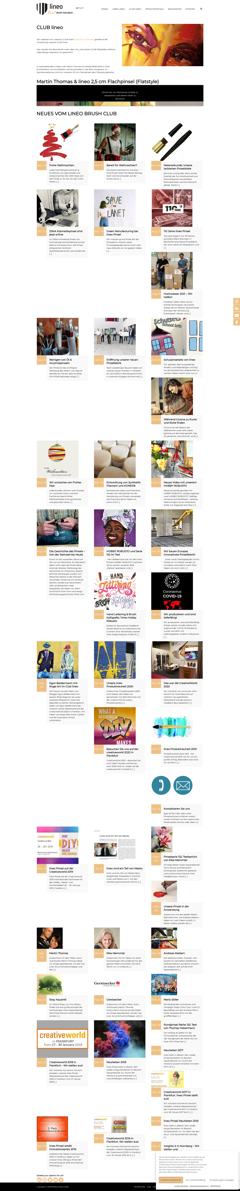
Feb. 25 (156, 999)
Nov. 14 (41, 868)
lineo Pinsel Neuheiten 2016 (181, 1120)
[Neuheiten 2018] (119, 1039)
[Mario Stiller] (164, 984)
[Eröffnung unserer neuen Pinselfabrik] (115, 336)
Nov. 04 (156, 165)
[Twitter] (50, 1179)
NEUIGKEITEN (174, 9)
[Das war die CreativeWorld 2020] (177, 660)
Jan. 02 (156, 1121)
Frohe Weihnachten (61, 165)
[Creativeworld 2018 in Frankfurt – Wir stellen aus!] (62, 1039)
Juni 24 (156, 359)
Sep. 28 (98, 482)
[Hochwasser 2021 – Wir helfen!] (172, 270)
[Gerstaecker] (107, 984)
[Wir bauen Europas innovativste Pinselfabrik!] (172, 528)
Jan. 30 (99, 683)
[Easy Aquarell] (50, 984)
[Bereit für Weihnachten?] (115, 142)
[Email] (55, 1179)
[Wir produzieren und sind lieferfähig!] (172, 591)
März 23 (156, 419)
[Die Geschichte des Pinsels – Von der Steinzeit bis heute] (57, 528)
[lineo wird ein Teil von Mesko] (115, 845)
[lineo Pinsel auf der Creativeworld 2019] (57, 845)
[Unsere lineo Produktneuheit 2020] (115, 660)
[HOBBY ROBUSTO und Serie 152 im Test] (115, 528)
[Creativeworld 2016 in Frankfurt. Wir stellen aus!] (110, 1125)
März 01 (99, 953)
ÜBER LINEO (118, 9)
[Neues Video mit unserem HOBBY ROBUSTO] (172, 459)
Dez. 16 (41, 482)
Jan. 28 (156, 683)
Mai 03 (99, 614)
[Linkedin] (39, 1179)
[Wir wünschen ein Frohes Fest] (57, 459)
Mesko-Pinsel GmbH (60, 1187)
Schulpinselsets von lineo (179, 359)
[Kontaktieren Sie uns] (172, 785)
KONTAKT (190, 9)
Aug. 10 (156, 482)
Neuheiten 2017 (173, 1050)
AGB (149, 1187)
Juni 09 (98, 551)
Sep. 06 (98, 231)
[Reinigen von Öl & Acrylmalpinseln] (57, 336)
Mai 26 (156, 551)
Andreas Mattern (174, 953)
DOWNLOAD (139, 1187)
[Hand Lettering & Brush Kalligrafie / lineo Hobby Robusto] (115, 591)
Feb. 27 (41, 999)
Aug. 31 (156, 231)
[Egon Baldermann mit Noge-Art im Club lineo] (57, 660)
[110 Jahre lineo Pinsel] (172, 208)
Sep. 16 (156, 1146)
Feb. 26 (98, 999)
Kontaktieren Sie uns (177, 808)
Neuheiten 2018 (116, 1062)
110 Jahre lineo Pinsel (177, 231)
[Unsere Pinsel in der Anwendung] (164, 891)
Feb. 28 (156, 953)
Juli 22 (99, 359)
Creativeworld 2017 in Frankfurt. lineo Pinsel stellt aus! (181, 1095)
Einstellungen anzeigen (222, 1180)
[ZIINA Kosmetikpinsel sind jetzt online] (57, 208)
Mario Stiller (171, 999)
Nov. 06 (99, 749)
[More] (61, 1179)
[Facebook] (44, 1179)
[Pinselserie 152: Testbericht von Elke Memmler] (161, 839)
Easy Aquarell (57, 999)
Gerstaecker (114, 999)
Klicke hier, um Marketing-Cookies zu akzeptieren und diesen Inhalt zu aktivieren (120, 95)
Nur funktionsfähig (195, 1180)
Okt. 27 (41, 231)
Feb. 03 (156, 1050)
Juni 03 (41, 1146)
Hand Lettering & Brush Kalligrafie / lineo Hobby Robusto (121, 617)
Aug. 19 (156, 293)
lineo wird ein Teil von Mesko (124, 868)
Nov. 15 (99, 165)
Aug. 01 (41, 359)
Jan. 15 (42, 1062)
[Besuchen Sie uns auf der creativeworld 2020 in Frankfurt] (115, 726)
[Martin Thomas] (50, 938)
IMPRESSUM (215, 1186)
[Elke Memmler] (107, 938)
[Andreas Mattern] (164, 938)
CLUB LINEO (135, 9)
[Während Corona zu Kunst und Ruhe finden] (172, 396)
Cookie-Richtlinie (181, 1186)
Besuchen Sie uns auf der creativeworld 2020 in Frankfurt (122, 752)
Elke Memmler (116, 953)
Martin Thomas (58, 953)
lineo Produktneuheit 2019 (180, 749)
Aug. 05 (41, 551)
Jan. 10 (156, 808)
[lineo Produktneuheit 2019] (172, 726)
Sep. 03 (156, 1024)
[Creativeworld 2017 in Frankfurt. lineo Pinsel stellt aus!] (168, 1079)
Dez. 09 (41, 165)
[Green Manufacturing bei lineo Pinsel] (115, 208)
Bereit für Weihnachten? (122, 165)
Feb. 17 (156, 749)
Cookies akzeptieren (170, 1180)
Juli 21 (99, 868)
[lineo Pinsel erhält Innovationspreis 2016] (52, 1129)
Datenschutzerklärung (199, 1186)
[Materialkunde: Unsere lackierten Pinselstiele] (172, 142)
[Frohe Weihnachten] (57, 142)
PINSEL (104, 9)
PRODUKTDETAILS (154, 9)
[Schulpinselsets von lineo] (177, 336)
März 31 (156, 614)
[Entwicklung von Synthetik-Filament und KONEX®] (115, 459)
